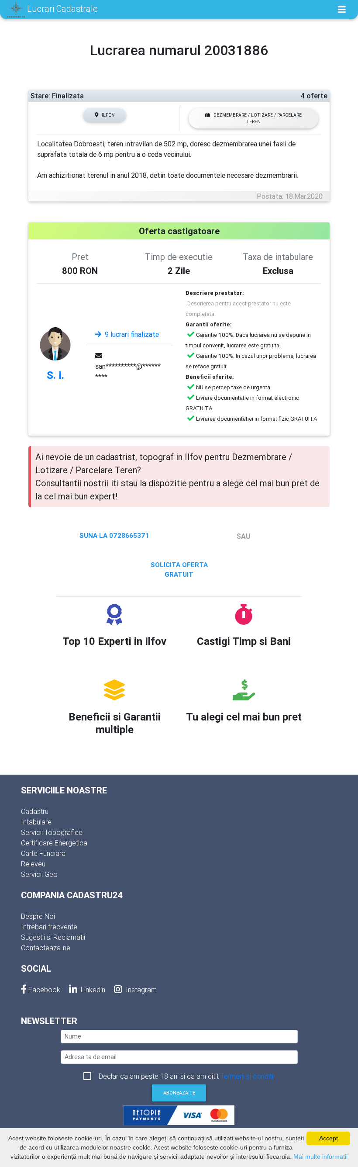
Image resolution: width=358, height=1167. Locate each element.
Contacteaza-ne (45, 947)
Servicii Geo (39, 874)
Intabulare (36, 821)
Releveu (33, 863)
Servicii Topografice (52, 832)
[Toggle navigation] (342, 9)
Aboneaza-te (179, 1093)
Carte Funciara (43, 853)
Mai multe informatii (320, 1156)
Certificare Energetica (54, 842)
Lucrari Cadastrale (61, 8)
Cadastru (34, 811)
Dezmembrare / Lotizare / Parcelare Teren (257, 118)
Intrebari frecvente (49, 926)
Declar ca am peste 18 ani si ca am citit (187, 1076)
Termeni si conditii (247, 1076)
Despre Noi (38, 916)
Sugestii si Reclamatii (53, 937)
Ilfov (108, 115)
